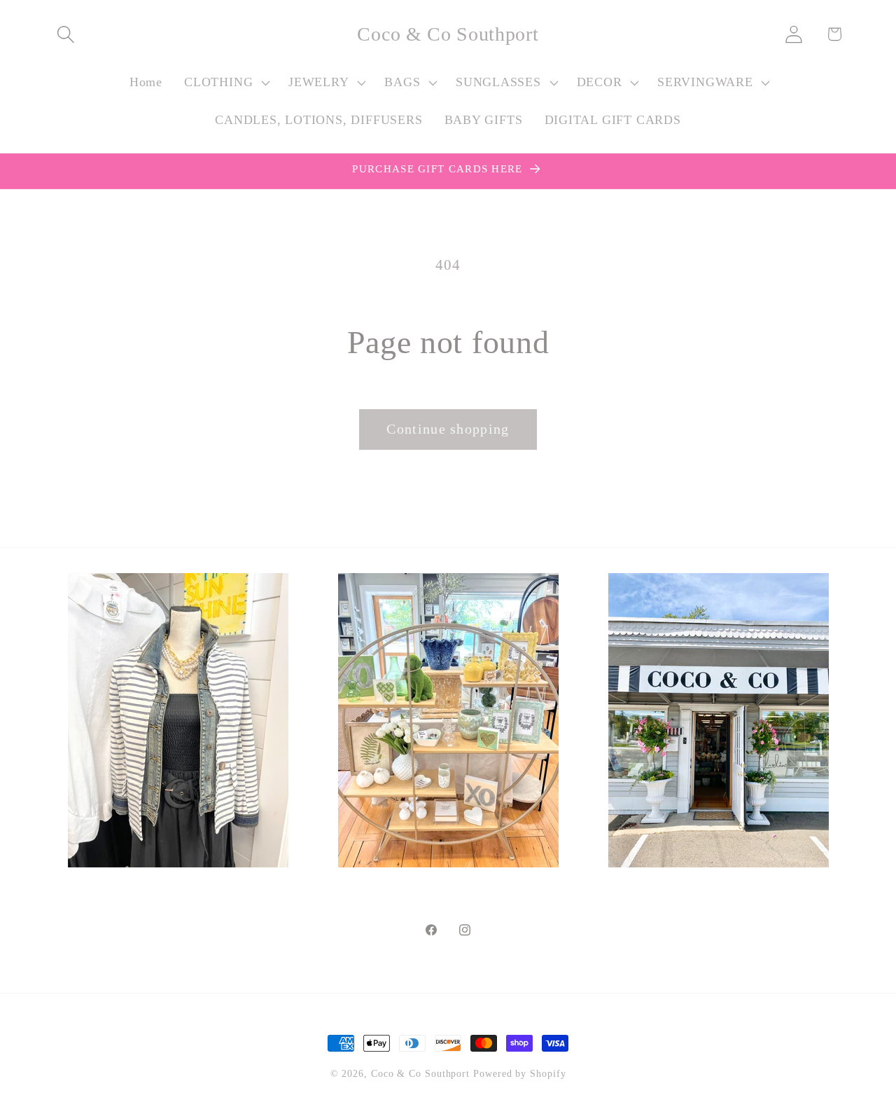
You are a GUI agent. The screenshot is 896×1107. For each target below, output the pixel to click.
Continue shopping (447, 429)
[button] (65, 34)
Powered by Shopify (519, 1073)
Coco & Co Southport (420, 1073)
